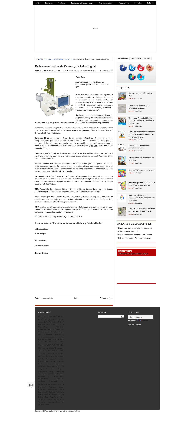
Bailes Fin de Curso (51, 322)
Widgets (31, 387)
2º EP (46, 317)
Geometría (41, 366)
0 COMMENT (139, 98)
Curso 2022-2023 (49, 351)
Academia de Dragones (55, 319)
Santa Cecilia (48, 394)
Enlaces (150, 3)
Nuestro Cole (124, 3)
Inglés (49, 366)
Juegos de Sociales (56, 374)
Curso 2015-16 (60, 339)
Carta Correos (50, 324)
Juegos (64, 366)
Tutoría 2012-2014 (54, 399)
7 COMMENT (139, 139)
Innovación (56, 366)
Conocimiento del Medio (47, 332)
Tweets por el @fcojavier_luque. (133, 253)
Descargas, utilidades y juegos (82, 3)
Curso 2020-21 (49, 348)
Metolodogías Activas (58, 381)
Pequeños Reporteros (58, 387)
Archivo (147, 58)
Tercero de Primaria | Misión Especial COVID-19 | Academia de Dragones (141, 120)
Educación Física (56, 359)
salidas (40, 394)
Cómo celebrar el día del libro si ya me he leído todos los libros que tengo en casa (142, 134)
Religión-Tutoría (61, 392)
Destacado (57, 353)
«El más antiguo (41, 229)
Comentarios (136, 58)
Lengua (63, 376)
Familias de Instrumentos (48, 364)
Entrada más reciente (44, 298)
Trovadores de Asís (58, 397)
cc (57, 324)
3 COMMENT (138, 163)
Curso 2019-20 (69, 59)
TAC (59, 394)
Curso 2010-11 (43, 337)
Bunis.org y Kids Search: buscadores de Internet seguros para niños (142, 197)
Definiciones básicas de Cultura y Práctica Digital (65, 66)
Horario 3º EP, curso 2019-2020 (141, 170)
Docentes (138, 3)
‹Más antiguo (40, 233)
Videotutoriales (43, 404)
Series (55, 394)
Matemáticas (43, 379)
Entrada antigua (106, 298)
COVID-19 (41, 334)
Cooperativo (63, 332)
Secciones (49, 3)
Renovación (49, 411)
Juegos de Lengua (46, 369)
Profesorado (52, 389)
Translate (146, 320)
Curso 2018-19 (44, 345)
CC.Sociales (61, 327)
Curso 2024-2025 (61, 351)
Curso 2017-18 (60, 342)
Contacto (61, 3)
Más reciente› (40, 241)
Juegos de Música (54, 371)
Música (42, 384)
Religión (52, 392)
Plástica (41, 389)
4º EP (61, 316)
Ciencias (42, 329)
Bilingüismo (62, 322)
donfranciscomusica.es (72, 411)
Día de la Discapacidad (56, 356)
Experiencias (43, 361)
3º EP (53, 316)
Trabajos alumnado (106, 3)
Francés (64, 364)
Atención (41, 322)
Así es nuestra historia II (128, 231)
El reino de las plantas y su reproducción (135, 228)
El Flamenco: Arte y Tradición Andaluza (134, 238)
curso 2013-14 (62, 337)
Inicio (38, 3)
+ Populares (123, 58)
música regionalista (54, 384)
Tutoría (123, 88)
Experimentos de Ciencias (58, 361)
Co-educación (52, 329)
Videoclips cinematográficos (49, 402)
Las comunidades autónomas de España (135, 235)
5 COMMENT (138, 188)
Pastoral (42, 387)
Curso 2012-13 (52, 337)
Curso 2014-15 (45, 339)
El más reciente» (42, 245)
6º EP (45, 59)
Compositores (62, 329)
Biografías (41, 324)
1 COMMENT (139, 214)
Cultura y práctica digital (55, 59)
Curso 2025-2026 (44, 354)
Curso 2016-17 (44, 342)
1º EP (40, 317)
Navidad (64, 384)
